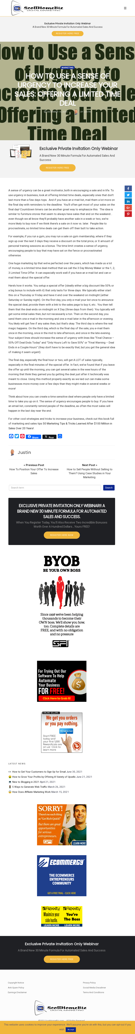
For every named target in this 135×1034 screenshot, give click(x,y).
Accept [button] (71, 1030)
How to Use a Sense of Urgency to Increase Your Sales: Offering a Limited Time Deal (67, 89)
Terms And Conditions (93, 992)
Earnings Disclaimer (17, 992)
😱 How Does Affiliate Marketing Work (29, 791)
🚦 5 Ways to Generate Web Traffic (27, 786)
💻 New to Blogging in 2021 (23, 781)
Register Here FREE (67, 33)
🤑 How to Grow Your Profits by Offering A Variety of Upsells (42, 776)
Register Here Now (61, 535)
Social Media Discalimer (94, 987)
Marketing (67, 68)
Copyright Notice (16, 982)
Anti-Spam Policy (16, 987)
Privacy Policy (89, 982)
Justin (24, 452)
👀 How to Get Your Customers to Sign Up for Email (37, 771)
